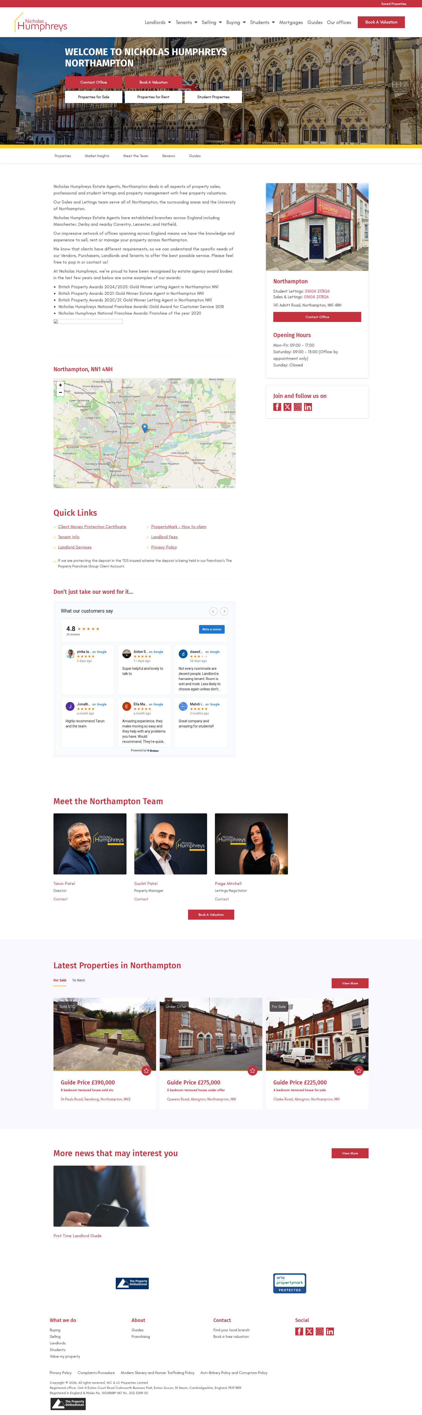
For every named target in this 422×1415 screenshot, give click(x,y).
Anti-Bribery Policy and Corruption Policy (234, 1372)
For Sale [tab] (59, 980)
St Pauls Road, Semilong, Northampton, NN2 (95, 1099)
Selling (209, 22)
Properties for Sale (93, 97)
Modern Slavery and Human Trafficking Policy (157, 1372)
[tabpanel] (211, 1051)
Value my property (65, 1356)
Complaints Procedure (96, 1372)
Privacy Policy (164, 547)
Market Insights (97, 156)
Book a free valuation (231, 1336)
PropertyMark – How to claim (178, 526)
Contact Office (93, 82)
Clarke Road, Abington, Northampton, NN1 (306, 1099)
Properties (63, 156)
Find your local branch (231, 1330)
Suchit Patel (146, 883)
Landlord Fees (164, 537)
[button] (145, 428)
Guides (315, 22)
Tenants (184, 22)
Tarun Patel (64, 883)
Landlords (155, 22)
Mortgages (291, 22)
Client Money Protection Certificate (92, 526)
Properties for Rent (153, 97)
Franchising (141, 1336)
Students (259, 22)
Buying (233, 22)
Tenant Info (68, 537)
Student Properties (213, 97)
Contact (60, 899)
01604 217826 (317, 291)
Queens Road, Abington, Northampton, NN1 (201, 1099)
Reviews (168, 156)
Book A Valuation (154, 82)
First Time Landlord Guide (77, 1235)
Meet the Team (135, 156)
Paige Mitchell (228, 883)
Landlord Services (75, 547)
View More (350, 983)
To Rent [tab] (78, 980)
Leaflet (231, 486)
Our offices (339, 22)
